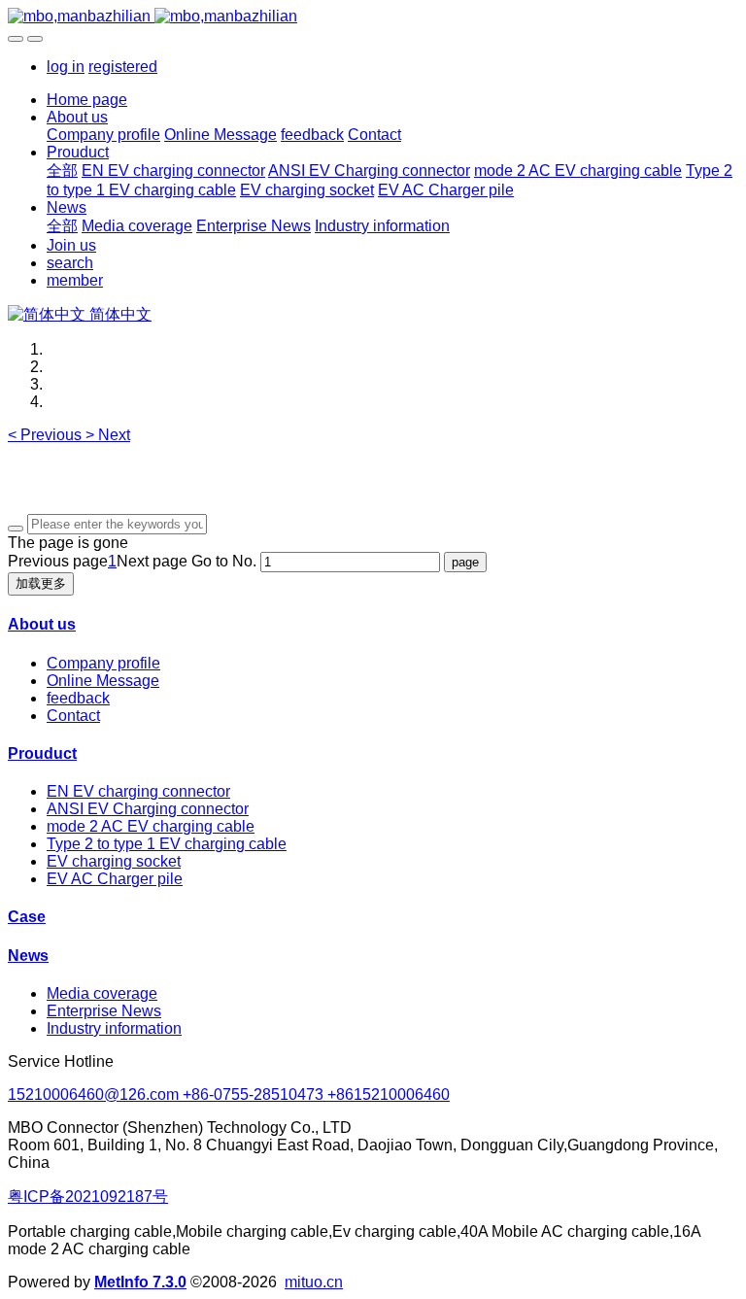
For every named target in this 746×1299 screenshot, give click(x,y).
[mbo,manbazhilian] (373, 16)
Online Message (103, 680)
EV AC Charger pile (115, 879)
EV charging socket (114, 861)
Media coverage (102, 993)
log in (66, 66)
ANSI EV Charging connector (148, 809)
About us (42, 624)
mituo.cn (314, 1282)
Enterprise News (104, 1011)
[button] (46, 435)
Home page (87, 99)
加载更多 (41, 583)
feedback (78, 698)
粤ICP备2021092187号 (88, 1196)
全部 (62, 170)
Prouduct (42, 753)
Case (27, 916)
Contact (73, 715)
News (28, 955)
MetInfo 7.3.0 (140, 1282)
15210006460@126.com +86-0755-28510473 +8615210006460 (229, 1094)
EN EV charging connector (138, 791)
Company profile (103, 663)
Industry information (114, 1028)
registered (122, 66)
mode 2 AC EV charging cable (150, 826)
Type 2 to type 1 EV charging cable (167, 844)
